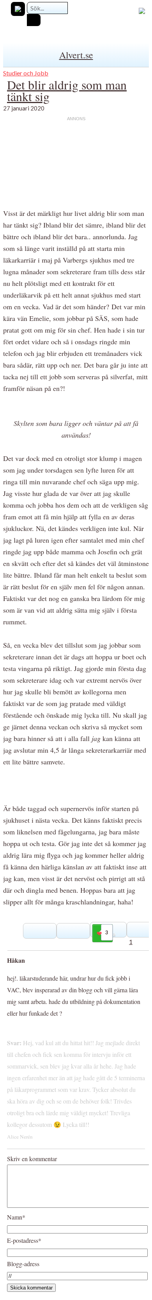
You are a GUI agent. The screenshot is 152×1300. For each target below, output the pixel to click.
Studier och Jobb (25, 73)
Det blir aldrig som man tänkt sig (67, 90)
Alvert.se (76, 55)
